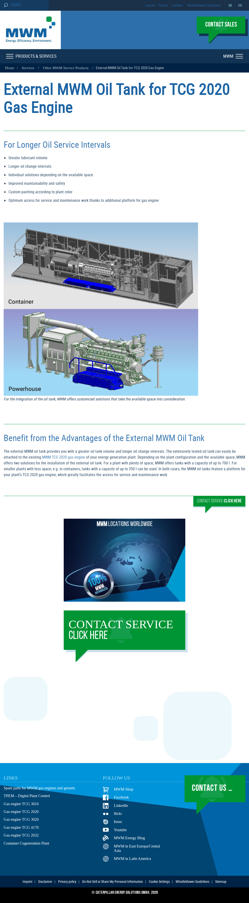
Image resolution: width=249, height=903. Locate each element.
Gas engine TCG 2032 (21, 835)
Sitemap (220, 881)
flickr (118, 813)
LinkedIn (121, 805)
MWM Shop (123, 789)
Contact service (121, 630)
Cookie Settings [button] (159, 881)
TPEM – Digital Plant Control (27, 796)
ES (240, 5)
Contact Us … (212, 788)
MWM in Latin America (132, 859)
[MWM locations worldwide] (124, 600)
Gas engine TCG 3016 (21, 804)
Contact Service (219, 501)
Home (9, 68)
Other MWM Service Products (66, 68)
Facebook (121, 797)
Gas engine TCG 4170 (21, 827)
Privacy (163, 5)
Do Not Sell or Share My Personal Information (112, 881)
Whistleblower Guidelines (204, 5)
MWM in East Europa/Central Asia (137, 848)
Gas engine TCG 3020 (21, 819)
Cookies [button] (177, 5)
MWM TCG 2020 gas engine (63, 457)
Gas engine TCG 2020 (21, 812)
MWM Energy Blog (129, 838)
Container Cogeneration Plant (26, 843)
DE (230, 5)
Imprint (150, 5)
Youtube (120, 830)
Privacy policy (67, 881)
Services (28, 68)
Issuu (118, 822)
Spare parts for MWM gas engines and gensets (39, 788)
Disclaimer (45, 881)
